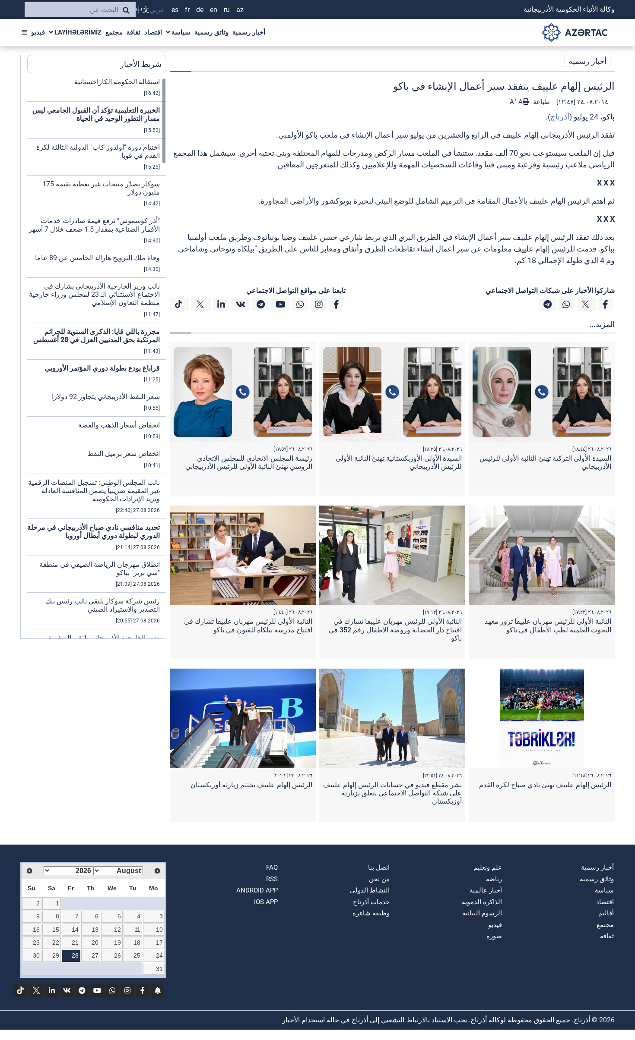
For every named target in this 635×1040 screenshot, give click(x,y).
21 (75, 942)
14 (75, 929)
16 (36, 929)
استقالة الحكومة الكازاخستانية (117, 82)
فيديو (38, 32)
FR (187, 10)
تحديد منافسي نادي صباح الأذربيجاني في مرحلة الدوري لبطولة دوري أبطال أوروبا (93, 531)
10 (159, 929)
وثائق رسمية (211, 32)
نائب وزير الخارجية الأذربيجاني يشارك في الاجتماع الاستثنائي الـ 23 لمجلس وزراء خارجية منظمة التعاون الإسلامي (94, 294)
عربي (157, 10)
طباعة (540, 102)
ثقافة (133, 32)
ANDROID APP (257, 890)
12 (117, 929)
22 (55, 942)
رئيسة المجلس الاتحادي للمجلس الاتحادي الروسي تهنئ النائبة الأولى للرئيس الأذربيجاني (248, 462)
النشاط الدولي (370, 890)
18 (136, 942)
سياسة (180, 32)
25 (136, 955)
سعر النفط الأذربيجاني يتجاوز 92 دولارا (106, 397)
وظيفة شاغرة (371, 913)
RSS (272, 879)
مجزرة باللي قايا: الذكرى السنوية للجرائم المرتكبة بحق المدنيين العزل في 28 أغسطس (96, 335)
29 (55, 955)
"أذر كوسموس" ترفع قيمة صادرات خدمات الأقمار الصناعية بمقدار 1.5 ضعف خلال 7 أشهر (94, 225)
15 (55, 929)
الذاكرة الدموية (482, 902)
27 (95, 955)
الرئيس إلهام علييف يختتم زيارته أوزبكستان (251, 785)
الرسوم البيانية (482, 913)
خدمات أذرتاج (371, 902)
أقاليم (606, 913)
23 (36, 942)
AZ (240, 10)
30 (36, 955)
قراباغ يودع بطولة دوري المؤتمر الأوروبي (102, 368)
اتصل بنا (379, 867)
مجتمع (114, 32)
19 (117, 942)
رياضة (494, 879)
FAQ (272, 867)
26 (117, 955)
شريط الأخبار (141, 64)
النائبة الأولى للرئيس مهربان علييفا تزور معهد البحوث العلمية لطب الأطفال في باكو (548, 625)
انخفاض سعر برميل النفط (123, 453)
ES (174, 10)
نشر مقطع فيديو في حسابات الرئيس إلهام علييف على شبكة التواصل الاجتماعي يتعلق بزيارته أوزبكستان (392, 793)
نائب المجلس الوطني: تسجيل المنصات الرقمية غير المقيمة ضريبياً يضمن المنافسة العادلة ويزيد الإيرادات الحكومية (94, 490)
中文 (142, 10)
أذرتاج (559, 116)
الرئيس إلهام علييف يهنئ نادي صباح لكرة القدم (545, 785)
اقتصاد (153, 32)
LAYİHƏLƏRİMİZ (77, 32)
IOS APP (266, 902)
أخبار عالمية (486, 890)
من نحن (379, 879)
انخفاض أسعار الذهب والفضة (119, 425)
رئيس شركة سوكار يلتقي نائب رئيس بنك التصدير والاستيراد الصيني (102, 605)
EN (213, 10)
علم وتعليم (487, 867)
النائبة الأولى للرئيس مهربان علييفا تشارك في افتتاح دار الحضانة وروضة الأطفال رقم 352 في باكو (395, 629)
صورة (494, 936)
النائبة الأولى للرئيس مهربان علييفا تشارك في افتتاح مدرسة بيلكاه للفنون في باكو (248, 625)
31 (159, 968)
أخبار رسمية (248, 32)
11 (137, 929)
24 (159, 955)
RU (227, 10)
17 (159, 942)
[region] (96, 358)
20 (95, 942)
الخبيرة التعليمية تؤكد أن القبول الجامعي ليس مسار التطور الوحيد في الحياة (96, 114)
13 (95, 929)
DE (199, 10)
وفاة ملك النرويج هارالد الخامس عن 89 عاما (97, 258)
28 (75, 955)
